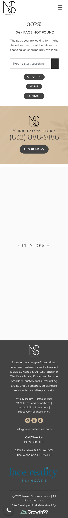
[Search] (55, 63)
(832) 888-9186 (34, 137)
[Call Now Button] (9, 510)
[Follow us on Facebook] (27, 420)
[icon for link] (60, 7)
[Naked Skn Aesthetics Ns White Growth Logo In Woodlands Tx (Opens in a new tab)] (34, 511)
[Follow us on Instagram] (34, 420)
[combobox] (30, 63)
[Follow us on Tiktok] (40, 420)
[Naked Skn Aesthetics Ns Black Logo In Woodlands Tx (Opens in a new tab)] (9, 8)
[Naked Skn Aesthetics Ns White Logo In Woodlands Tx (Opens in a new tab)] (34, 350)
